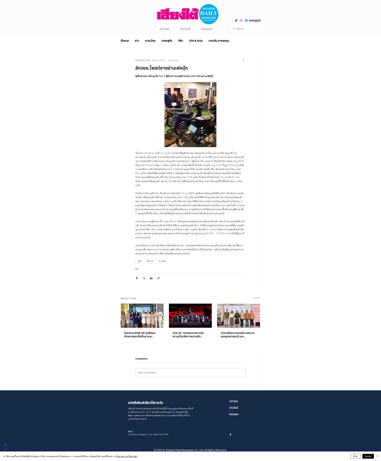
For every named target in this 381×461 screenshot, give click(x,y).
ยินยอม (368, 456)
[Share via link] (158, 278)
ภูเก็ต (139, 261)
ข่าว (137, 40)
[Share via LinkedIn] (151, 278)
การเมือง (150, 40)
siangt (130, 434)
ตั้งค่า (355, 456)
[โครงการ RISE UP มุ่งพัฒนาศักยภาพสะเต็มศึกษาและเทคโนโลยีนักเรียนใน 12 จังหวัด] (142, 316)
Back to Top (5, 450)
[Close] (377, 456)
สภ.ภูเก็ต (162, 261)
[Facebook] (246, 20)
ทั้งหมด (125, 40)
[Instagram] (241, 20)
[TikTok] (236, 20)
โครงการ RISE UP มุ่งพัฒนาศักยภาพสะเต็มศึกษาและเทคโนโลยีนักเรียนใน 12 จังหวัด (142, 334)
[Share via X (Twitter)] (144, 278)
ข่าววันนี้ (233, 407)
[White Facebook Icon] (230, 434)
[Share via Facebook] (136, 278)
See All (256, 297)
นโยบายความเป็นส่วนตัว (126, 456)
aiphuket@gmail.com (142, 434)
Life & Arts (196, 40)
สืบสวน (150, 261)
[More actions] (243, 60)
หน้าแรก (233, 401)
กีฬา (180, 40)
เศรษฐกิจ (166, 40)
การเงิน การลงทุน (219, 40)
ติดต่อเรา (234, 414)
